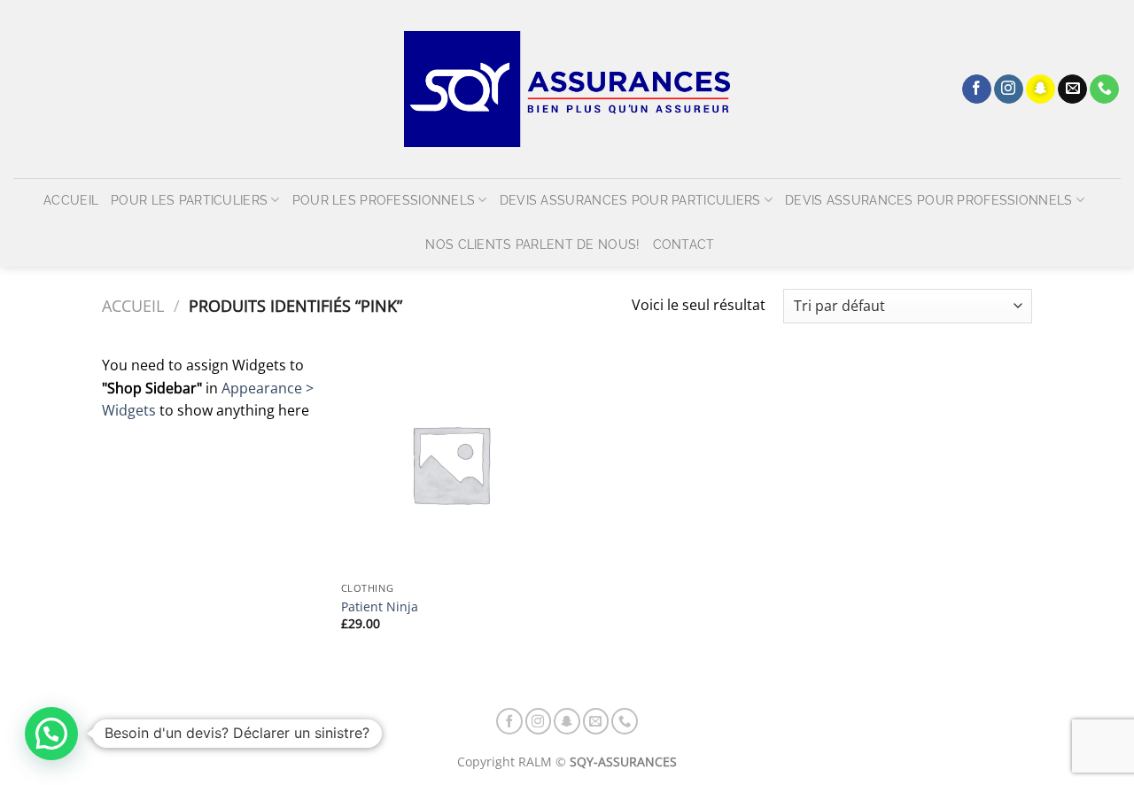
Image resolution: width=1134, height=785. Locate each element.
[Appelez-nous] (1104, 89)
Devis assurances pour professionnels (928, 199)
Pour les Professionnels (384, 199)
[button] (51, 733)
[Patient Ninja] (450, 463)
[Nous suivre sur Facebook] (976, 89)
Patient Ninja (379, 607)
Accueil (70, 199)
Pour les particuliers (189, 199)
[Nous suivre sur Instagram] (1008, 89)
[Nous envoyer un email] (1072, 89)
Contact (684, 244)
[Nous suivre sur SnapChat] (1040, 89)
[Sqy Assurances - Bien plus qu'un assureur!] (567, 89)
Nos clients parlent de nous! (532, 244)
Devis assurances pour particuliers (630, 199)
